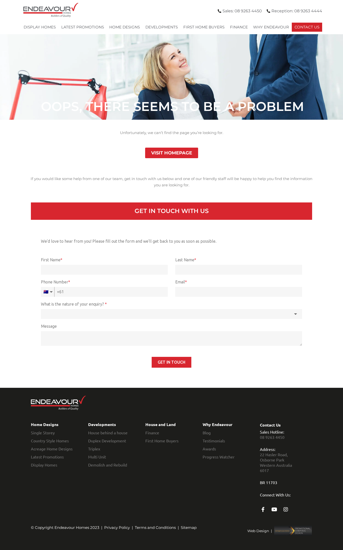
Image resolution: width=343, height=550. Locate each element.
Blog (207, 432)
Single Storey (43, 432)
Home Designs (124, 27)
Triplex (94, 448)
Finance (239, 27)
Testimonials (214, 440)
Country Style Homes (50, 440)
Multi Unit (97, 456)
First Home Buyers (203, 27)
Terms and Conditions (155, 527)
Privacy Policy (117, 527)
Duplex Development (107, 440)
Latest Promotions (82, 27)
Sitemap (189, 527)
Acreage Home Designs (52, 448)
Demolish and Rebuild (107, 464)
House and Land (160, 424)
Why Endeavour (271, 27)
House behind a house (108, 432)
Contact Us (307, 27)
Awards (209, 448)
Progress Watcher (219, 456)
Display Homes (40, 27)
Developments (161, 27)
